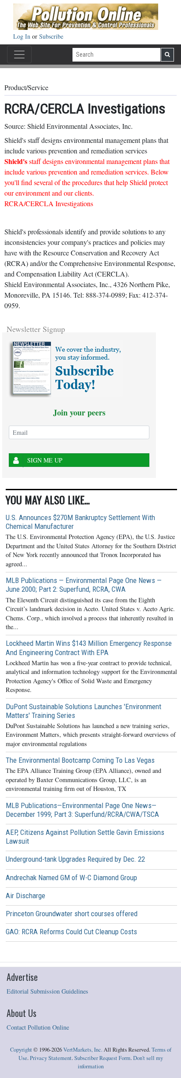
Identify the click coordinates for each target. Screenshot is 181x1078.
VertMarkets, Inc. (82, 1049)
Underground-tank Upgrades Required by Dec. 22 (75, 859)
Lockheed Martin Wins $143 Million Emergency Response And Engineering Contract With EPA (89, 647)
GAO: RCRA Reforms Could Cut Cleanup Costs (71, 931)
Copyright (21, 1049)
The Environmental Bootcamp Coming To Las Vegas (80, 760)
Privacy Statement (51, 1058)
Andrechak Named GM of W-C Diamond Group (71, 877)
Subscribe (51, 36)
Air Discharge (25, 895)
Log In (22, 36)
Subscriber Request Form (102, 1058)
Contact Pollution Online (38, 1027)
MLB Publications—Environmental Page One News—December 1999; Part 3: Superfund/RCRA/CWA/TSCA (82, 810)
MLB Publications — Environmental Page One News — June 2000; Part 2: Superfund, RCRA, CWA (84, 585)
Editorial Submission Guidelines (47, 991)
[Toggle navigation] (19, 54)
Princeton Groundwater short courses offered (72, 913)
